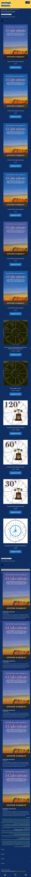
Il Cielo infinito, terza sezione (9, 759)
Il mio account (5, 875)
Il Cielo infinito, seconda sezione (9, 808)
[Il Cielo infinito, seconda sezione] (16, 788)
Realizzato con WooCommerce (21, 871)
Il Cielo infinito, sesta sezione (9, 611)
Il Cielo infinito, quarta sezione (9, 710)
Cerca (15, 875)
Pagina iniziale (5, 9)
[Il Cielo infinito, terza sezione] (16, 739)
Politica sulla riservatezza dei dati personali (8, 871)
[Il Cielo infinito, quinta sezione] (16, 640)
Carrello (24, 874)
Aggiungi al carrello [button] (15, 67)
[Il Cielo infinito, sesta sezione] (16, 591)
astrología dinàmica (6, 4)
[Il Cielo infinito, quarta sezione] (16, 689)
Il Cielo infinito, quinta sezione (9, 661)
